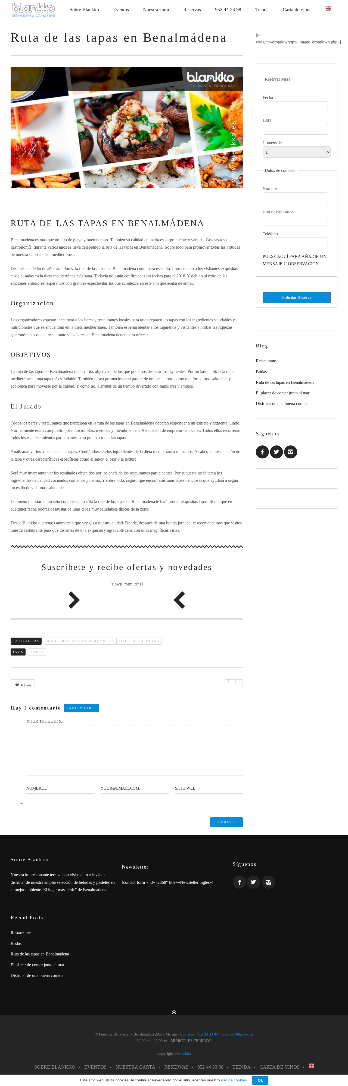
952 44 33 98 (228, 9)
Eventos (121, 9)
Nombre (270, 188)
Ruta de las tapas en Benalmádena (285, 382)
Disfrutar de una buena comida (282, 403)
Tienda (262, 9)
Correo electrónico (278, 211)
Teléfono (270, 234)
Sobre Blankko (84, 9)
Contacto (187, 1034)
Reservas (192, 9)
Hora (267, 120)
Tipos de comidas (138, 641)
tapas (37, 652)
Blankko (184, 1054)
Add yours (81, 708)
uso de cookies (234, 1080)
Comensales (273, 142)
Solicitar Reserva (296, 297)
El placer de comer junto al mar (282, 393)
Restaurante (266, 361)
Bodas (261, 371)
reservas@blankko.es (237, 1034)
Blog (52, 641)
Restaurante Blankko (88, 641)
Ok (260, 1080)
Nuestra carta (156, 9)
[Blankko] (34, 10)
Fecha (268, 97)
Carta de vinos (297, 9)
